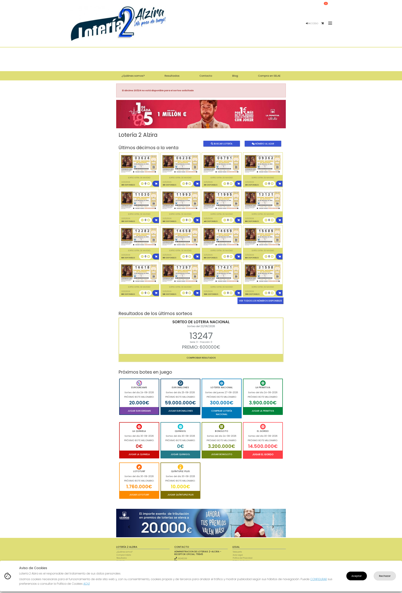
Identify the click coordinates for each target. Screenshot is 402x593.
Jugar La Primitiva (263, 410)
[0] (324, 23)
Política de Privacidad (242, 558)
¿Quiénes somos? (125, 551)
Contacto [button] (205, 76)
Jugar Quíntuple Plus (180, 494)
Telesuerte (237, 551)
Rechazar (385, 576)
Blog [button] (235, 76)
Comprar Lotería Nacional (221, 412)
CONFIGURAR (318, 579)
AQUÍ (86, 584)
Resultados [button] (172, 76)
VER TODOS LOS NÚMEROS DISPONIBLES (260, 300)
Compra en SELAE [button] (269, 76)
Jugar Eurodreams (139, 410)
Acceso (313, 23)
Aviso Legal (238, 555)
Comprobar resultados (201, 357)
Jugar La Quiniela (139, 454)
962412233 (182, 558)
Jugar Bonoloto (221, 454)
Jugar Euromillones (180, 410)
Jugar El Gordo (263, 454)
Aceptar (356, 576)
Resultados (122, 558)
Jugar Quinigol (180, 454)
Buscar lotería (222, 143)
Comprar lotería (124, 555)
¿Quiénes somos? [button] (133, 76)
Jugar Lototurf (139, 494)
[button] (129, 118)
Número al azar (264, 143)
